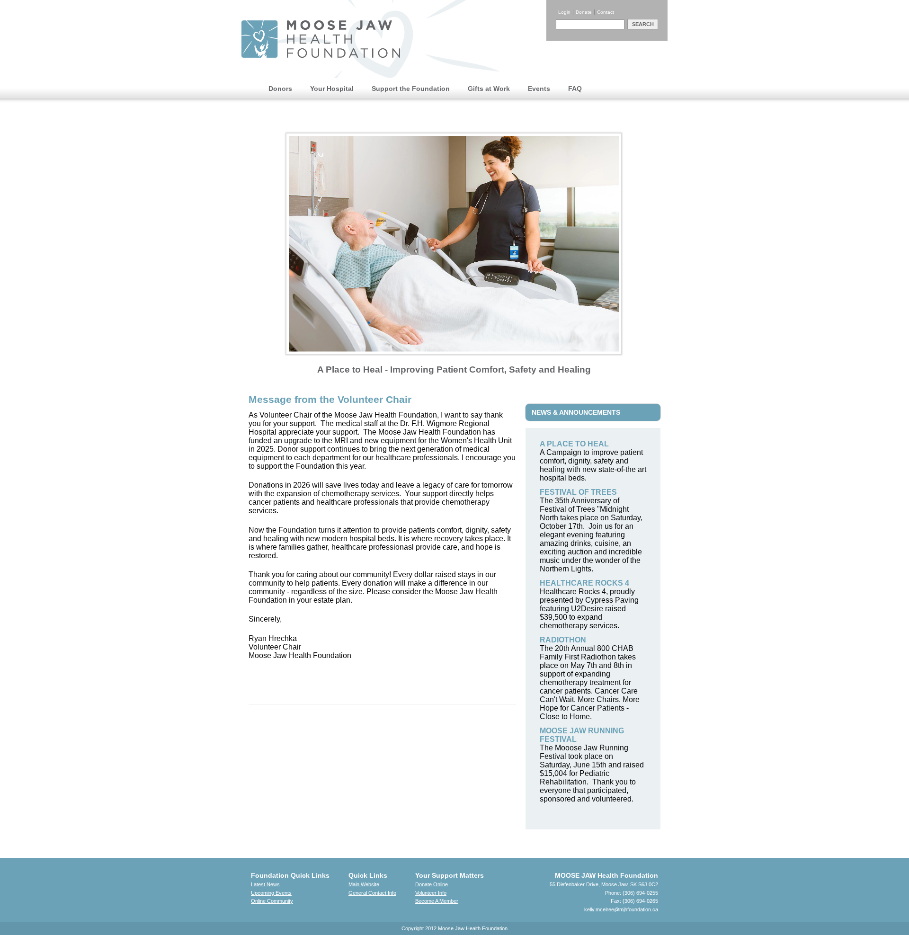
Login (564, 12)
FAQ (575, 88)
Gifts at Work (489, 88)
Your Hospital (332, 88)
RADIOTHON (563, 640)
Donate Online (431, 884)
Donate (584, 12)
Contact (605, 12)
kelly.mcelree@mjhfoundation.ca (621, 909)
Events (539, 88)
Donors (280, 88)
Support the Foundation (411, 88)
